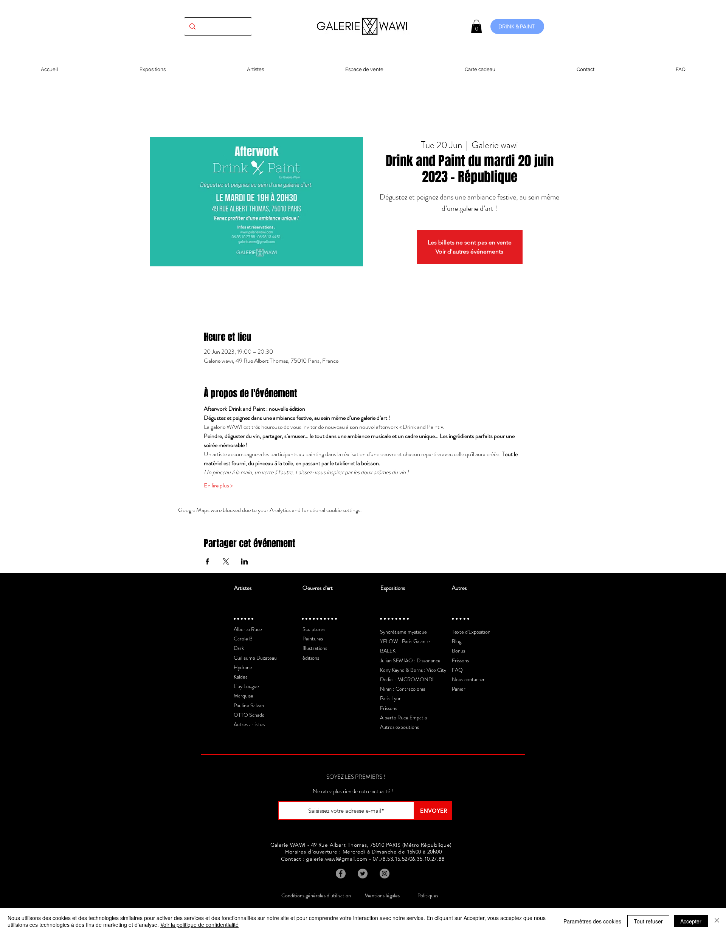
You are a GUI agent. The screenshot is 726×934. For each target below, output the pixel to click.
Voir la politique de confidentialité (199, 924)
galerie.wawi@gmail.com (336, 858)
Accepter (690, 921)
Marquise (243, 695)
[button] (476, 26)
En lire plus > (218, 485)
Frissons (388, 708)
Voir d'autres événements (469, 251)
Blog (456, 641)
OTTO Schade (249, 715)
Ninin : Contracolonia (402, 689)
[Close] (716, 921)
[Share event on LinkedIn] (244, 561)
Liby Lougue (246, 686)
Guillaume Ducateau (255, 658)
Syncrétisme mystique (403, 632)
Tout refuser (648, 921)
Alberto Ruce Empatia (403, 717)
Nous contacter (468, 679)
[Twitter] (363, 873)
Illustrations (314, 648)
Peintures (312, 638)
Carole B (243, 638)
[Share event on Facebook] (207, 561)
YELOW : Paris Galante (405, 641)
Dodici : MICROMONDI (407, 679)
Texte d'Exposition (471, 632)
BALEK (388, 650)
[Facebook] (341, 873)
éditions (310, 658)
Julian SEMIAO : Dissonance (410, 660)
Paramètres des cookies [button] (592, 921)
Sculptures (313, 629)
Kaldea (241, 676)
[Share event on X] (226, 561)
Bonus (458, 650)
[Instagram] (384, 873)
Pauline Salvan (249, 705)
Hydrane (243, 667)
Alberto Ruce (248, 629)
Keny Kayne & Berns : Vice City (413, 670)
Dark (239, 648)
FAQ (457, 670)
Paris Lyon (391, 698)
